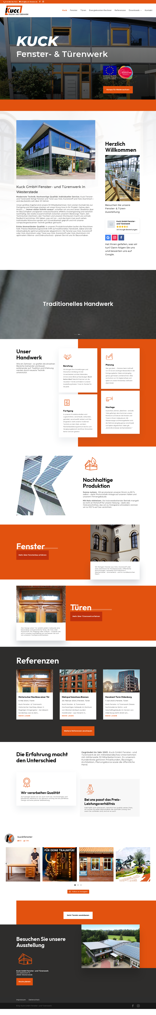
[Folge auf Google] (108, 237)
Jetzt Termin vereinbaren (78, 915)
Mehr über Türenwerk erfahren (86, 616)
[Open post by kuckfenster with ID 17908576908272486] (23, 864)
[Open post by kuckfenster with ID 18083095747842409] (133, 864)
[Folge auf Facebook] (121, 237)
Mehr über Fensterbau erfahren (32, 555)
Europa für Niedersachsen (118, 90)
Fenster (73, 10)
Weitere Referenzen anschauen (78, 731)
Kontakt (148, 10)
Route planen (24, 982)
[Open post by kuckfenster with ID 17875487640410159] (96, 864)
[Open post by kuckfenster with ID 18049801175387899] (59, 864)
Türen (83, 10)
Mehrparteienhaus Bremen (75, 697)
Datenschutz (34, 1000)
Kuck (64, 10)
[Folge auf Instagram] (115, 237)
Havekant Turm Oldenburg (118, 697)
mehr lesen (24, 716)
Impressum (21, 1000)
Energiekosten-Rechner (100, 10)
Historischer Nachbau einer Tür (34, 697)
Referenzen (120, 10)
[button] (6, 863)
